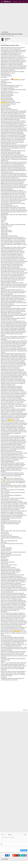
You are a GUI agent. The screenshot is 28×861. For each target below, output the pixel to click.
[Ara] (26, 1)
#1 (26, 43)
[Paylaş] (25, 44)
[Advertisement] (14, 18)
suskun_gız (4, 35)
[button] (2, 835)
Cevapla (25, 710)
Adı (1, 844)
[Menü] (1, 1)
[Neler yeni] (23, 1)
